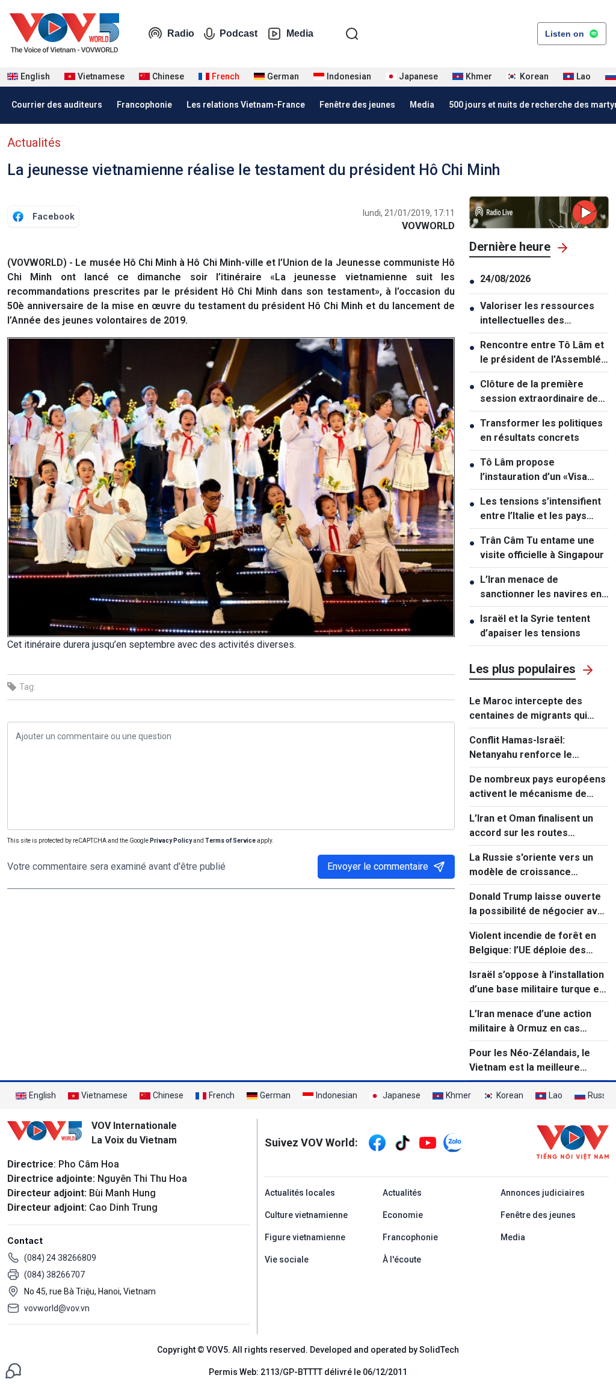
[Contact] (13, 1370)
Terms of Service (230, 840)
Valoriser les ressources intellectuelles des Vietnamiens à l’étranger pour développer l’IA (537, 314)
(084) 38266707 (54, 1274)
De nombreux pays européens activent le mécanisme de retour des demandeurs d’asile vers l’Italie (537, 787)
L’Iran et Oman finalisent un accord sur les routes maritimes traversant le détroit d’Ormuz (531, 826)
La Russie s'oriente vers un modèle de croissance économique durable (531, 865)
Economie (403, 1215)
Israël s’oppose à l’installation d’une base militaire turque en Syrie (537, 983)
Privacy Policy (171, 840)
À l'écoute (402, 1259)
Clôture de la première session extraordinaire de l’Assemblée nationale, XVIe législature (543, 392)
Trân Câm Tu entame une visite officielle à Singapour (542, 548)
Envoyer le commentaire (377, 866)
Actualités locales (300, 1193)
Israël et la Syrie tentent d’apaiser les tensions (535, 626)
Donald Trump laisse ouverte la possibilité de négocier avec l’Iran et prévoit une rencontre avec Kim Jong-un (539, 904)
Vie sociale (287, 1259)
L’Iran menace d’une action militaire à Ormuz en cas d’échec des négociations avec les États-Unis (530, 1022)
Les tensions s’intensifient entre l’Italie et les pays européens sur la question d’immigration (540, 509)
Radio (180, 33)
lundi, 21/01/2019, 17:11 (409, 213)
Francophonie (144, 104)
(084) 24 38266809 (60, 1258)
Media (299, 33)
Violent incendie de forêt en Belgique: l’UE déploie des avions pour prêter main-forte (537, 944)
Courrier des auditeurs (56, 104)
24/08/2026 (505, 278)
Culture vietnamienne (306, 1215)
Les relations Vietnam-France (245, 104)
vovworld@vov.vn (57, 1308)
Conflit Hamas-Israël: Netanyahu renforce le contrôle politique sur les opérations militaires (526, 748)
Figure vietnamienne (305, 1237)
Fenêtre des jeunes (357, 104)
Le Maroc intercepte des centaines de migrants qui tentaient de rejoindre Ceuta (534, 709)
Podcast (238, 33)
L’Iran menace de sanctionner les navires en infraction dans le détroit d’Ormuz (541, 587)
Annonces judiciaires (542, 1193)
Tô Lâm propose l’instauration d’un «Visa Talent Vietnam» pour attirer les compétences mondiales (544, 470)
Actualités (34, 142)
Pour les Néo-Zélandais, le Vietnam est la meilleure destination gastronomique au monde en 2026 (537, 1061)
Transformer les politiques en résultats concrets (541, 430)
